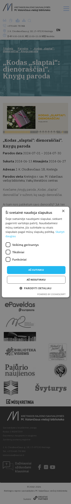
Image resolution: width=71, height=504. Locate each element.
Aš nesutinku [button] (36, 279)
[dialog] (35, 252)
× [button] (63, 211)
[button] (35, 288)
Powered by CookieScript (51, 294)
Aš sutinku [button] (36, 270)
